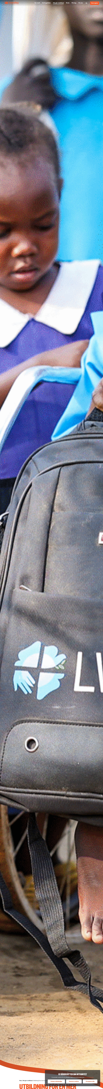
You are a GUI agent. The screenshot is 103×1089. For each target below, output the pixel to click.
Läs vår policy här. (89, 1077)
